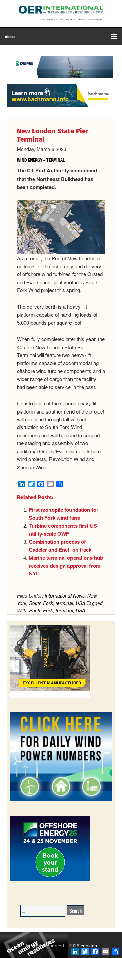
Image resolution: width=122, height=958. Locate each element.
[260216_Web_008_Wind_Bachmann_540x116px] (61, 106)
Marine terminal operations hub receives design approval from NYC (66, 566)
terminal (64, 603)
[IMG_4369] (61, 80)
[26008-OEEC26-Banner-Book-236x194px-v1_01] (50, 880)
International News (65, 595)
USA (80, 603)
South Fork (41, 603)
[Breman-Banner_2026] (50, 696)
